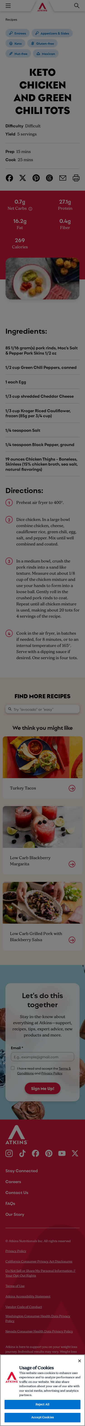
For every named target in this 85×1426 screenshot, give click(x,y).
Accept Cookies (42, 1417)
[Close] (80, 1361)
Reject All (42, 1404)
